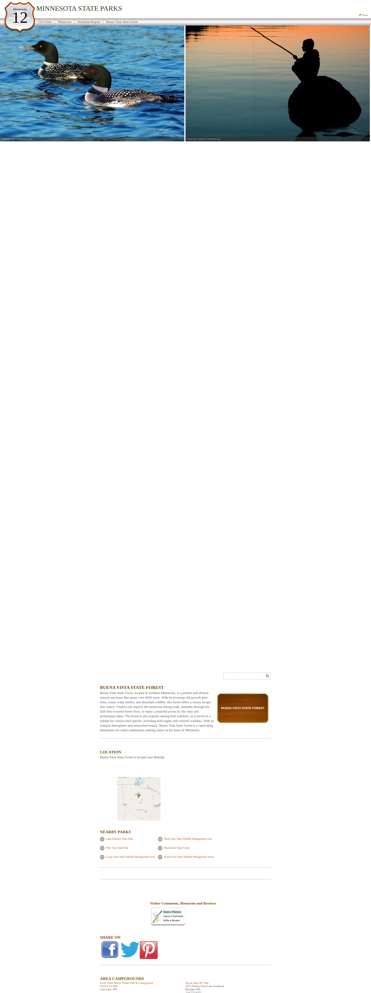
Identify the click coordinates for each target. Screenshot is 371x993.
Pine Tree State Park (117, 847)
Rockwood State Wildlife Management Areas (189, 856)
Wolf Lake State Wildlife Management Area (188, 838)
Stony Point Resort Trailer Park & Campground (126, 982)
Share (364, 15)
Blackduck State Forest (177, 847)
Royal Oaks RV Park (197, 982)
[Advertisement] (124, 905)
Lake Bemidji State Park (119, 838)
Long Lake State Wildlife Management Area (130, 856)
